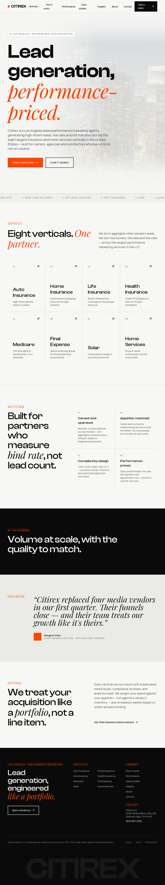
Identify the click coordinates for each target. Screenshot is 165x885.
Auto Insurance (81, 770)
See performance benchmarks (114, 722)
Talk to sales (141, 6)
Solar (76, 786)
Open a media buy (23, 162)
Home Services (105, 786)
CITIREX (18, 6)
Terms (138, 842)
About (115, 6)
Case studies (133, 781)
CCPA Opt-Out (151, 842)
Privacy (128, 842)
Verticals (33, 6)
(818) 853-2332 (134, 821)
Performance (68, 6)
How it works (59, 162)
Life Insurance (80, 776)
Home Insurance (106, 770)
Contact (128, 6)
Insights (102, 6)
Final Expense (104, 781)
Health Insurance (106, 776)
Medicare (78, 781)
